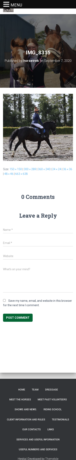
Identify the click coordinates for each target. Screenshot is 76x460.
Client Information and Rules (26, 419)
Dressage (51, 389)
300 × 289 (30, 169)
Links (50, 429)
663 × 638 (21, 173)
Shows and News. (26, 409)
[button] (7, 4)
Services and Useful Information (38, 439)
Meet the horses (20, 399)
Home (21, 389)
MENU (16, 5)
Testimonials (60, 419)
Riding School (53, 409)
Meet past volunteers (52, 399)
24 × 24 (56, 169)
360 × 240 (44, 169)
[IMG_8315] (38, 127)
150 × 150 (16, 169)
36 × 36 (67, 169)
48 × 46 (8, 173)
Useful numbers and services (38, 449)
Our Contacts (31, 429)
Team (35, 389)
